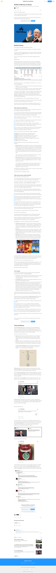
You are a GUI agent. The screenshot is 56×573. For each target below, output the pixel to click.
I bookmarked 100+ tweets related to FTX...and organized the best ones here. (24, 551)
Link (33, 400)
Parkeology (17, 221)
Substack (24, 571)
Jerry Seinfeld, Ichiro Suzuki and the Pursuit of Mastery (23, 544)
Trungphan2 (17, 7)
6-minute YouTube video (21, 372)
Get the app (31, 569)
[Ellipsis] (41, 530)
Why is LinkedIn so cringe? (19, 539)
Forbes (20, 178)
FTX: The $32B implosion (18, 550)
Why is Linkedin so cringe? (31, 465)
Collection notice (33, 567)
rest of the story (21, 191)
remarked (27, 159)
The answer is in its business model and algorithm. (20, 540)
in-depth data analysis (19, 422)
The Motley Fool (19, 84)
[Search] (45, 1)
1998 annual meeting (32, 296)
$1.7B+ (35, 225)
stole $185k (23, 377)
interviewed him (36, 289)
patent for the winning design (21, 345)
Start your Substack (26, 569)
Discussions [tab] (20, 537)
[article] (28, 541)
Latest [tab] (17, 537)
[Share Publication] (46, 1)
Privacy (27, 567)
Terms (29, 567)
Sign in (54, 1)
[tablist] (17, 523)
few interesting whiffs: (28, 273)
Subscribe (49, 1)
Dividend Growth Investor (18, 95)
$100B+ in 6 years (25, 53)
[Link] (13, 45)
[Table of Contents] (0, 286)
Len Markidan (20, 468)
